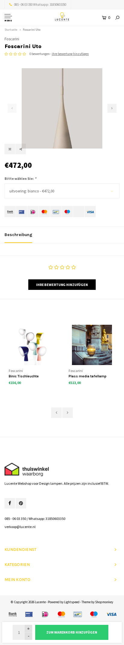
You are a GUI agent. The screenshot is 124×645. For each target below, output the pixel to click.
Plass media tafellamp (88, 376)
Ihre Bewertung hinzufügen (62, 284)
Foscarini (12, 38)
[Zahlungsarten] (10, 211)
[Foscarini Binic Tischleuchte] (32, 344)
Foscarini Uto (31, 30)
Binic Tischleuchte (24, 376)
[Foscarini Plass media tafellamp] (92, 344)
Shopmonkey (104, 602)
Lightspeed (71, 602)
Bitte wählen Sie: (20, 178)
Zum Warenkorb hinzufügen (71, 632)
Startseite (11, 30)
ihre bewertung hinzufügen (70, 54)
